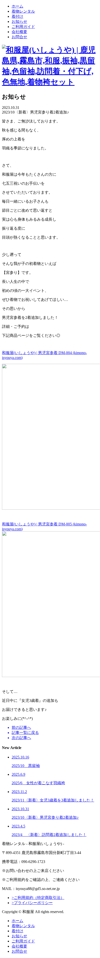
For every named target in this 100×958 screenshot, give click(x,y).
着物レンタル (23, 11)
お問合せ (19, 37)
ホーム (17, 6)
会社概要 (19, 32)
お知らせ (19, 21)
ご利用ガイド (23, 27)
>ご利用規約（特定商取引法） (38, 898)
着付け (17, 16)
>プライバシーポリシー (32, 903)
